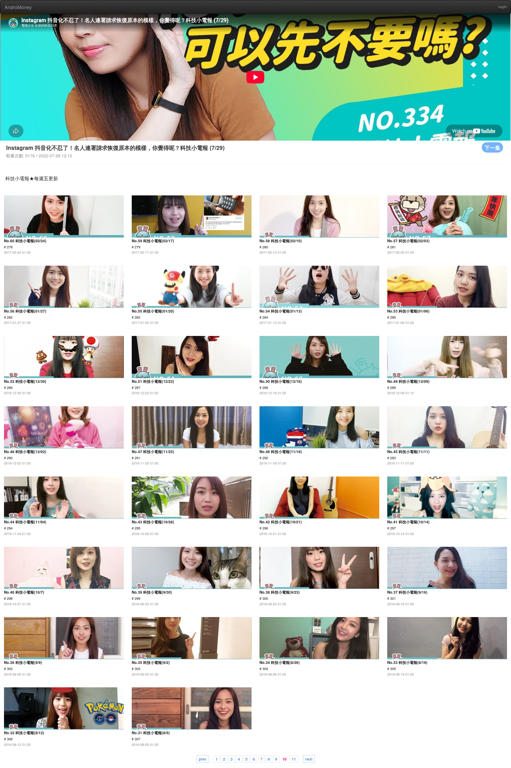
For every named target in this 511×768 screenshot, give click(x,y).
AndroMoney (18, 6)
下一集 (492, 147)
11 (294, 759)
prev (202, 759)
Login (502, 7)
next (308, 759)
